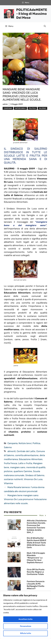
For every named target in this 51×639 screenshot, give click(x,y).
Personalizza (25, 626)
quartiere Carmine (23, 471)
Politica (32, 108)
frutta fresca (10, 463)
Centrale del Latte (26, 451)
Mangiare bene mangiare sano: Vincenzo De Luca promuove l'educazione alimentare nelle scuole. (25, 499)
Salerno (42, 108)
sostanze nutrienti (13, 479)
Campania (8, 108)
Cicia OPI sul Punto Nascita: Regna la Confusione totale (35, 571)
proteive (8, 471)
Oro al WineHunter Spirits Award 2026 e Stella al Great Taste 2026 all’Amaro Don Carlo (36, 543)
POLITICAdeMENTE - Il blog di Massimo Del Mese (31, 13)
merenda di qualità (35, 467)
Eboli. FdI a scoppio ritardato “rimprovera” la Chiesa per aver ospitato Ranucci (36, 558)
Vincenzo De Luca (33, 479)
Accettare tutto (25, 619)
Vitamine (8, 483)
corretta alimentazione (27, 455)
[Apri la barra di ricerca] (44, 26)
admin (5, 104)
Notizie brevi (20, 108)
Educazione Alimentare (30, 459)
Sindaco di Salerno (34, 475)
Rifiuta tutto (25, 633)
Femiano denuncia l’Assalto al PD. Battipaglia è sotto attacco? (35, 585)
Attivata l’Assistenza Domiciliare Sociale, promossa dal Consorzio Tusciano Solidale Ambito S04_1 (37, 526)
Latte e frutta (25, 463)
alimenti (11, 451)
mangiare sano (17, 467)
